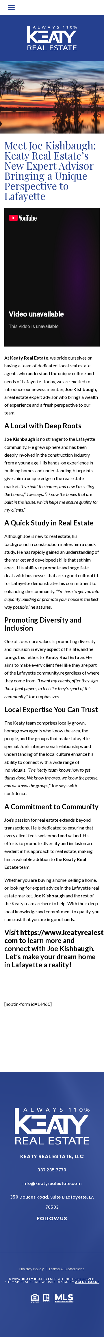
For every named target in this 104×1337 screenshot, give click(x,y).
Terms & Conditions (67, 1268)
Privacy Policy (31, 1268)
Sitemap (12, 1282)
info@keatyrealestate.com (52, 1183)
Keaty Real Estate (29, 357)
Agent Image (87, 1282)
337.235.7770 (52, 1170)
